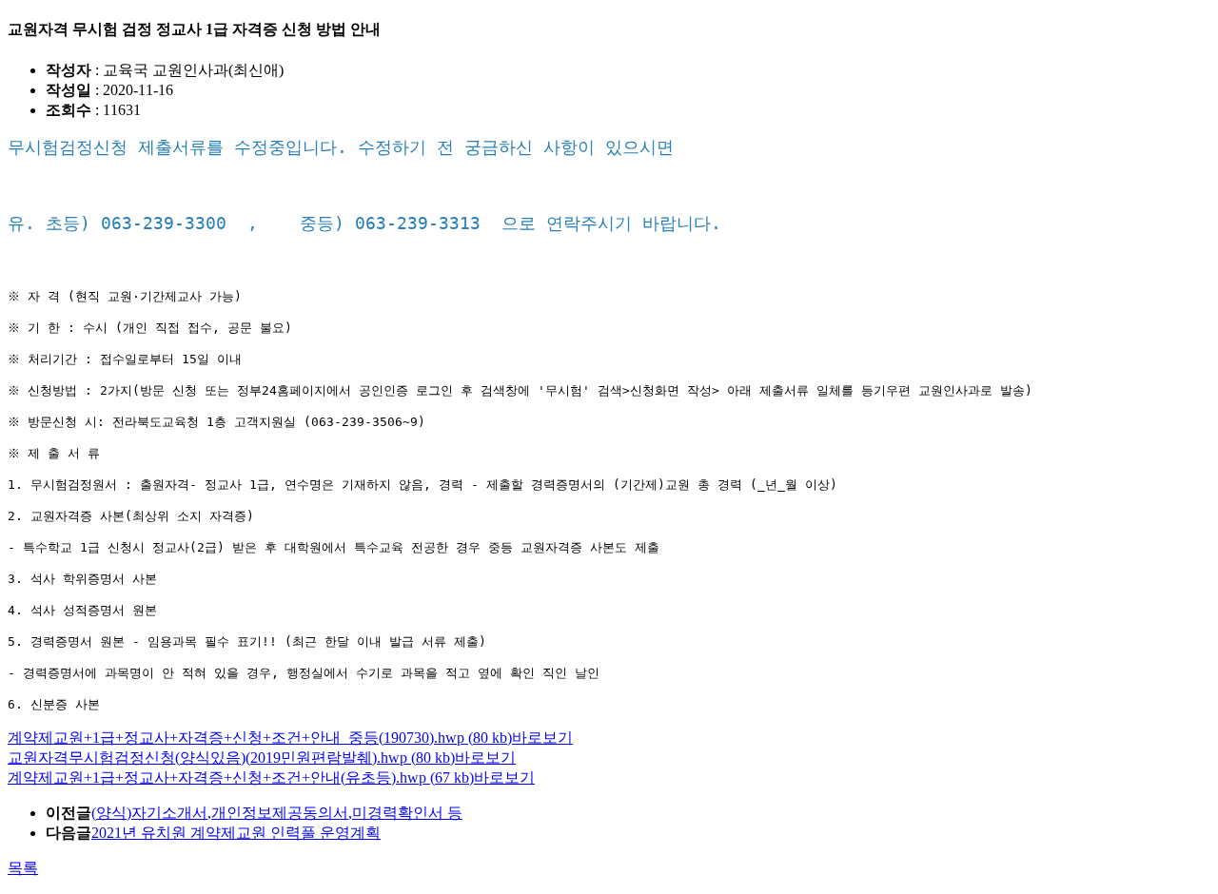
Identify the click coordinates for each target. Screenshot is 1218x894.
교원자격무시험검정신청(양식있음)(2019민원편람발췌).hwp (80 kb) (231, 757)
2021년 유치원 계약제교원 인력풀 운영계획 (236, 833)
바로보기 (542, 737)
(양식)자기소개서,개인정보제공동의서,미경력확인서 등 (276, 813)
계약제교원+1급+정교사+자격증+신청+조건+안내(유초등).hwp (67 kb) (241, 777)
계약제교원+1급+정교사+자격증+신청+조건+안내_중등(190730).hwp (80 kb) (260, 737)
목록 (23, 868)
